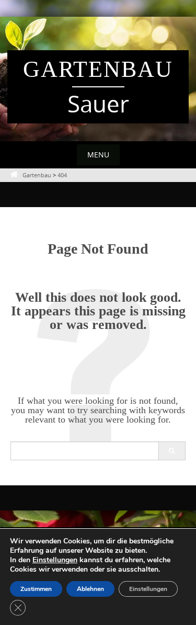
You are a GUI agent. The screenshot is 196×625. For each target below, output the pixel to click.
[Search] (172, 450)
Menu (98, 155)
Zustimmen (36, 589)
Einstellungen (54, 560)
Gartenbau (98, 69)
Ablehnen (90, 589)
